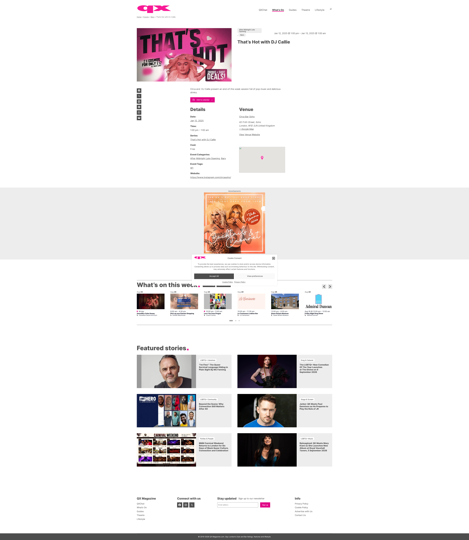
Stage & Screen (307, 399)
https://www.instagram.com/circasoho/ (210, 177)
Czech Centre (211, 315)
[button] (273, 258)
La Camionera (244, 315)
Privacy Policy (239, 282)
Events (146, 17)
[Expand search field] (330, 10)
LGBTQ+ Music (307, 439)
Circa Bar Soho (247, 116)
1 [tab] (231, 320)
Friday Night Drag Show (314, 313)
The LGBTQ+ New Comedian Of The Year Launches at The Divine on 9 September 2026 (314, 368)
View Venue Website (249, 134)
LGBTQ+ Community (208, 399)
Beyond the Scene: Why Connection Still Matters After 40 (211, 406)
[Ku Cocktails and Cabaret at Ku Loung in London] (234, 252)
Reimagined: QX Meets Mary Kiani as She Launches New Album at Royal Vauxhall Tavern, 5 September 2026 (314, 447)
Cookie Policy (227, 282)
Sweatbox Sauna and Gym (148, 315)
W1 (191, 168)
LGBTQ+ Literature (207, 360)
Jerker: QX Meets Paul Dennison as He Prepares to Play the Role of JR (314, 406)
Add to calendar (203, 100)
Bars (152, 17)
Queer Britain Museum (280, 313)
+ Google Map (246, 129)
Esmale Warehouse (179, 315)
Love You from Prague (212, 313)
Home (139, 17)
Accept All (214, 276)
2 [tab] (235, 320)
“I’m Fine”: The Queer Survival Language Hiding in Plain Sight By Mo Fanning (213, 367)
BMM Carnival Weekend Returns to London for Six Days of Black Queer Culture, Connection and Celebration (213, 447)
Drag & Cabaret (307, 360)
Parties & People (206, 439)
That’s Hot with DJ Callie (203, 139)
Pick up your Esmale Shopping (182, 313)
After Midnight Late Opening (247, 30)
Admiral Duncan (312, 315)
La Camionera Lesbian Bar (248, 313)
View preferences (255, 276)
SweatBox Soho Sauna (146, 313)
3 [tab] (239, 320)
